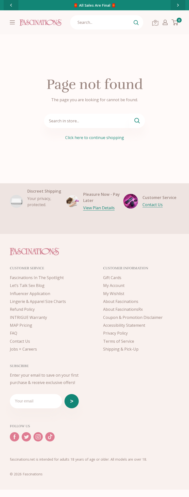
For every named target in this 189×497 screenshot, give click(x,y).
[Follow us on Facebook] (14, 436)
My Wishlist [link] (113, 293)
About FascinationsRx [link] (123, 309)
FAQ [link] (13, 333)
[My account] (165, 22)
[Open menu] (12, 22)
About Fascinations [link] (120, 301)
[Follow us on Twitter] (26, 436)
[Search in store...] (137, 121)
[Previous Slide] (11, 5)
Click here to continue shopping (94, 137)
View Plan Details (99, 208)
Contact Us (152, 204)
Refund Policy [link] (22, 309)
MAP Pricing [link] (21, 325)
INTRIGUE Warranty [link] (28, 317)
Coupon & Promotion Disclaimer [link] (133, 317)
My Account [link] (114, 285)
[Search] (136, 22)
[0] (175, 22)
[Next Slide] (178, 5)
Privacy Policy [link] (115, 333)
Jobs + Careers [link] (23, 349)
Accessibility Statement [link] (124, 325)
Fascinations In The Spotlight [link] (37, 277)
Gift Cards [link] (112, 277)
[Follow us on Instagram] (38, 436)
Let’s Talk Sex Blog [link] (27, 285)
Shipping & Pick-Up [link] (121, 349)
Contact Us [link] (20, 341)
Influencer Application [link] (30, 293)
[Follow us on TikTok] (50, 436)
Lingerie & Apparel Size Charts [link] (38, 301)
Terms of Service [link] (118, 341)
